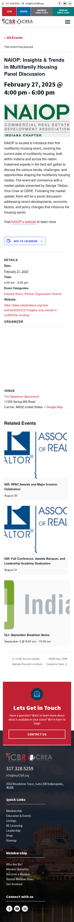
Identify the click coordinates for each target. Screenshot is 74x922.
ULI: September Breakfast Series (27, 635)
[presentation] (35, 455)
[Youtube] (65, 3)
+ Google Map (53, 407)
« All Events (13, 37)
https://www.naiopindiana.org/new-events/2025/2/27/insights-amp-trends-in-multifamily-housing (31, 310)
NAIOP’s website (23, 221)
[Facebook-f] (60, 3)
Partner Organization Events (42, 294)
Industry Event (13, 294)
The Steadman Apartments (21, 396)
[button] (67, 21)
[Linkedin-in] (70, 3)
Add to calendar (25, 241)
